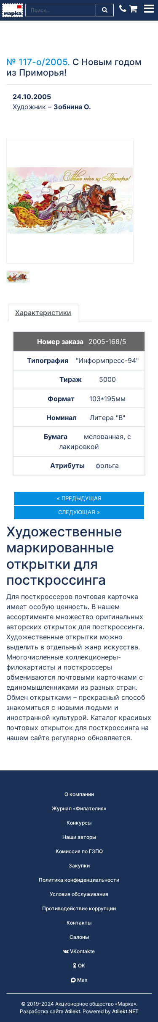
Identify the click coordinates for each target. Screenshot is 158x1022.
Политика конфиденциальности (79, 880)
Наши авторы (79, 837)
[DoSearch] (105, 10)
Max (82, 980)
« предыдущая (79, 498)
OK (81, 965)
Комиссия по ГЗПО (79, 851)
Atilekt (72, 1011)
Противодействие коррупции (79, 908)
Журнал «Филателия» (79, 808)
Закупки (79, 865)
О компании (79, 794)
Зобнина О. (72, 106)
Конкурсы (79, 823)
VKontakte (82, 951)
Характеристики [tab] (43, 312)
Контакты (79, 923)
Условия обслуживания (79, 894)
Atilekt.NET (125, 1011)
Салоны (79, 937)
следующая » (79, 512)
